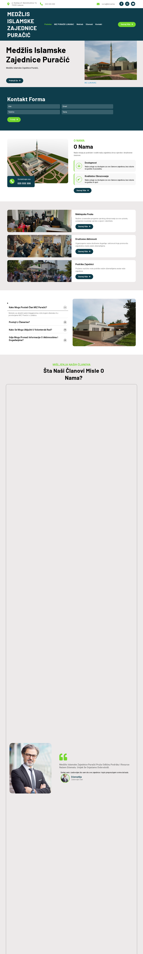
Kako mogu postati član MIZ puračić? (28, 307)
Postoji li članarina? (19, 322)
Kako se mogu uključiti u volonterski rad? (30, 329)
